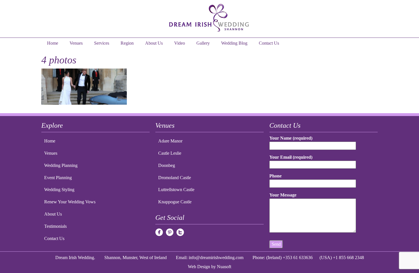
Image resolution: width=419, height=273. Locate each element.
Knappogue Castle (175, 201)
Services (101, 43)
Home (52, 43)
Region (127, 43)
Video (179, 43)
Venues (76, 43)
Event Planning (58, 177)
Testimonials (55, 226)
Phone (275, 175)
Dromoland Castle (174, 177)
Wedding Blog (234, 43)
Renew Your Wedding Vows (69, 201)
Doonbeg (166, 165)
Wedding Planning (61, 165)
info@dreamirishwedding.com (216, 257)
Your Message (282, 195)
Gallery (203, 43)
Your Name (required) (290, 138)
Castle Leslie (169, 153)
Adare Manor (170, 140)
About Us (154, 43)
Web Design (199, 266)
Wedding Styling (59, 189)
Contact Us (269, 43)
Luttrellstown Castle (176, 189)
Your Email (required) (290, 157)
